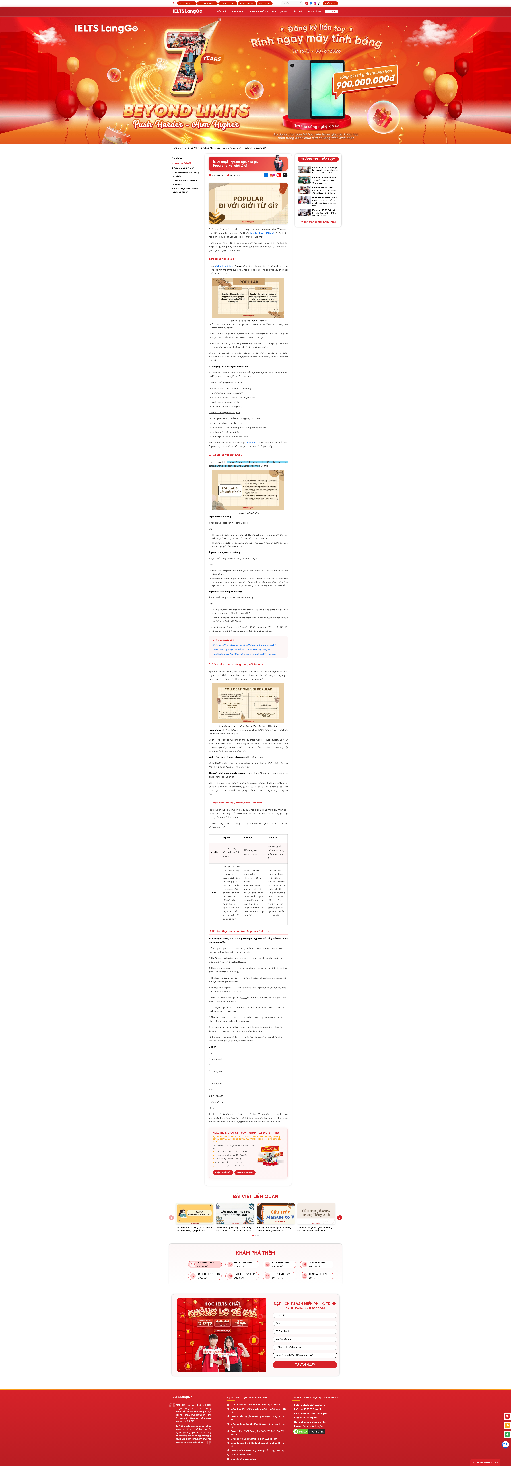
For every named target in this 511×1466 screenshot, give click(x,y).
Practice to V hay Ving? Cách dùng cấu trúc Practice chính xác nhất (244, 654)
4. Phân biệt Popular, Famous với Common (184, 182)
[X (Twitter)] (285, 175)
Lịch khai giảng (258, 11)
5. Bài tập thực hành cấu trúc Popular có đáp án (185, 190)
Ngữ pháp (204, 148)
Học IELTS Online (207, 3)
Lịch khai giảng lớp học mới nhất (310, 1422)
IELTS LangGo (253, 442)
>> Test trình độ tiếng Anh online (318, 221)
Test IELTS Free (228, 3)
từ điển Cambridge (224, 266)
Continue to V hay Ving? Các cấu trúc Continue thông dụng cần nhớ (244, 645)
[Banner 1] (219, 1369)
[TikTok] (318, 3)
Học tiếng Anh (190, 148)
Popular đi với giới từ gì (262, 233)
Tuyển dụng (330, 3)
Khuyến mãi (264, 3)
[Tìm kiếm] (300, 3)
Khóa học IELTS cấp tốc (305, 1418)
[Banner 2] (223, 1369)
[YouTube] (306, 3)
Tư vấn (331, 11)
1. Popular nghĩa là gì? (181, 163)
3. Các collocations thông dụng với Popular (185, 174)
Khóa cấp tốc (247, 3)
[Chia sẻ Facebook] (266, 175)
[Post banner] (255, 80)
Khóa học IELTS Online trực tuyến (310, 1413)
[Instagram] (314, 3)
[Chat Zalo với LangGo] (505, 1444)
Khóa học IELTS (187, 3)
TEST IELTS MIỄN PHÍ (245, 1173)
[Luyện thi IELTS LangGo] (196, 1397)
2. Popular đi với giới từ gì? (183, 168)
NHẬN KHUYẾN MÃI (222, 1173)
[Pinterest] (278, 175)
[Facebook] (310, 3)
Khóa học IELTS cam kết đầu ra (309, 1405)
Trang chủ (176, 148)
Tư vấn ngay (305, 1364)
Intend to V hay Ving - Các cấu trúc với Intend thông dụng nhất (242, 649)
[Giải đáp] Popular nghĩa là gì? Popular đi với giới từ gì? (238, 148)
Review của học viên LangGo (308, 1426)
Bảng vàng (314, 11)
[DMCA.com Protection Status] (309, 1434)
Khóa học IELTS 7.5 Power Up (308, 1409)
